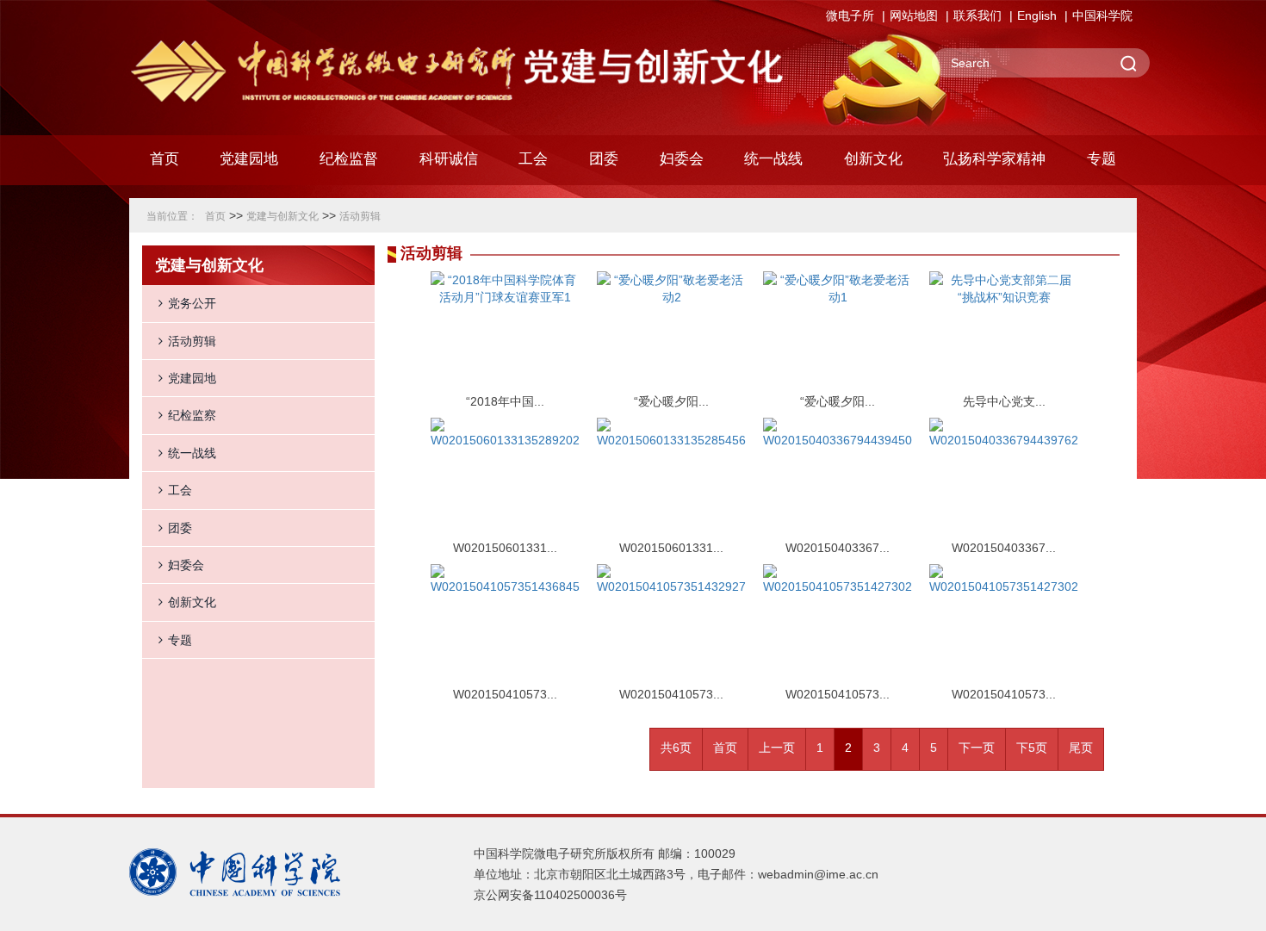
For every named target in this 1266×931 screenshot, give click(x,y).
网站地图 (914, 15)
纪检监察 (192, 415)
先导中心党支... (1004, 401)
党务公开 (192, 303)
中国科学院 (1102, 15)
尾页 (1081, 747)
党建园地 (192, 378)
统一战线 (192, 453)
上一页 (777, 747)
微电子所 (850, 15)
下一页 (977, 747)
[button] (349, 163)
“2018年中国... (505, 401)
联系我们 (977, 15)
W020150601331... (505, 548)
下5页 (1031, 747)
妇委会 (186, 565)
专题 (180, 640)
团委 (180, 528)
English (1037, 15)
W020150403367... (837, 548)
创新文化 (192, 602)
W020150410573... (505, 694)
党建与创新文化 (282, 216)
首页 (164, 159)
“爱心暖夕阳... (671, 401)
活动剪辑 (360, 216)
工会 (180, 490)
